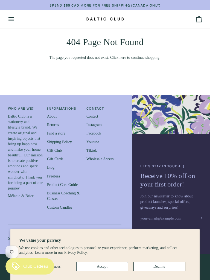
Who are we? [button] (21, 108)
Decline (159, 266)
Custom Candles (59, 207)
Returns (53, 125)
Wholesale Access (99, 159)
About (52, 116)
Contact (92, 116)
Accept (102, 266)
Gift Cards (55, 159)
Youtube (92, 142)
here (122, 58)
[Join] (197, 218)
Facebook (93, 133)
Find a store (56, 133)
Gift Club (54, 150)
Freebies (53, 176)
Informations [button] (61, 108)
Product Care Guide (62, 185)
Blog (50, 167)
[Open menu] (16, 19)
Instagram (94, 125)
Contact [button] (95, 108)
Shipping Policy (59, 142)
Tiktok (91, 150)
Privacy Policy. (76, 252)
